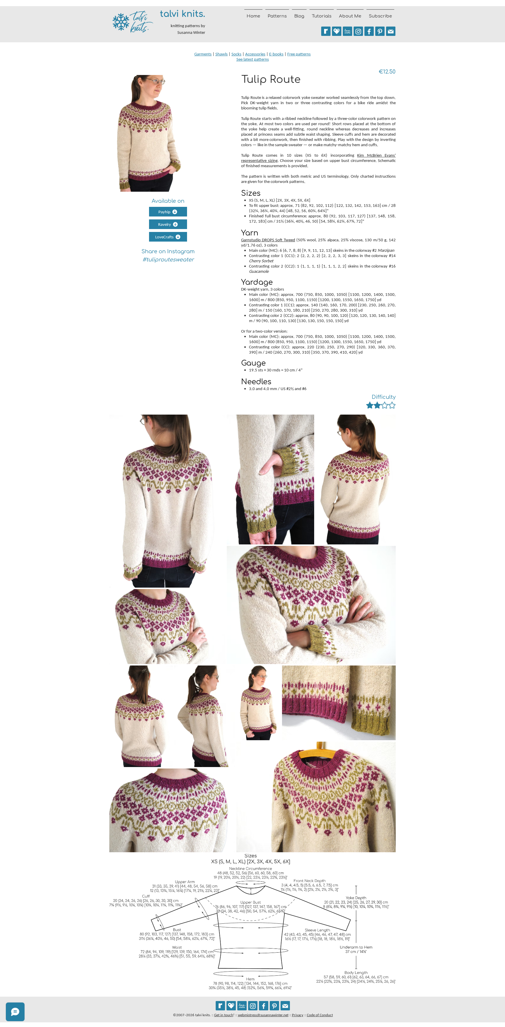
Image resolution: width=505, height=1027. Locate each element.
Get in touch (223, 1015)
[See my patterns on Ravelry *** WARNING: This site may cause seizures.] (220, 1005)
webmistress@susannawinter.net (263, 1015)
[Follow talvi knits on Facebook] (369, 31)
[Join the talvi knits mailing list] (390, 31)
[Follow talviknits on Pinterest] (380, 31)
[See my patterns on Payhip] (336, 31)
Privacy (297, 1015)
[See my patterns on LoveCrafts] (347, 31)
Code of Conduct (320, 1015)
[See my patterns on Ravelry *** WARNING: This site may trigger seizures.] (326, 31)
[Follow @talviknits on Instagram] (358, 31)
